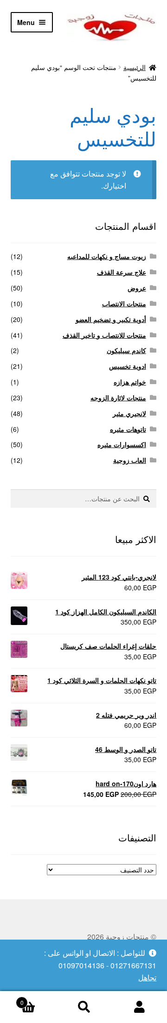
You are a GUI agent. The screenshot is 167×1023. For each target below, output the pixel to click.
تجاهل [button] (147, 977)
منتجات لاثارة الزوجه (118, 397)
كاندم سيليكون (126, 350)
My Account (139, 1007)
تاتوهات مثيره (128, 429)
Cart (38, 999)
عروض (137, 287)
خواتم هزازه (130, 381)
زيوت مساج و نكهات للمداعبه (106, 256)
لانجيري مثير (129, 413)
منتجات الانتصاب (124, 303)
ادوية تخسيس (127, 366)
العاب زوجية (129, 460)
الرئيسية (134, 67)
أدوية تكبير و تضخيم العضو (111, 319)
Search (83, 1007)
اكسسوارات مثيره (121, 444)
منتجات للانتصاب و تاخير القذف (104, 335)
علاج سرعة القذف (121, 272)
